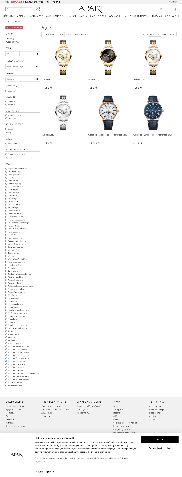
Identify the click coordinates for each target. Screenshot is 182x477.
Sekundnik (14, 319)
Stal (10, 129)
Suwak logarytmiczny (17, 325)
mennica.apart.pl (156, 406)
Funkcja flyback (15, 280)
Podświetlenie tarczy (17, 313)
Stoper (12, 322)
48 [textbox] (171, 34)
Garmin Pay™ (14, 184)
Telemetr (12, 331)
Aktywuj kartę (46, 413)
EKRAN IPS (13, 202)
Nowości (69, 34)
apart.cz (152, 416)
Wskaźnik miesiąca (16, 364)
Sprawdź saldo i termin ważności (55, 409)
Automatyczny (14, 115)
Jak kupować (11, 413)
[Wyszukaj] (8, 9)
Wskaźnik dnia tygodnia (19, 355)
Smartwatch (14, 172)
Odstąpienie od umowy (15, 426)
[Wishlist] (168, 9)
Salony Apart (118, 409)
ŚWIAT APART (172, 15)
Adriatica (10, 39)
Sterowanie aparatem (17, 247)
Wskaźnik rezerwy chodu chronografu (23, 373)
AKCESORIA (115, 15)
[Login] (161, 9)
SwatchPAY (13, 250)
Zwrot (8, 416)
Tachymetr (13, 253)
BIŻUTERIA (8, 15)
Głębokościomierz (15, 295)
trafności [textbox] (153, 34)
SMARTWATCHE (98, 15)
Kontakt (8, 429)
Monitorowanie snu (16, 220)
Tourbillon (12, 340)
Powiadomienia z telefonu (18, 229)
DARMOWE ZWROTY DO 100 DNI (37, 2)
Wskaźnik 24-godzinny (18, 346)
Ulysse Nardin (12, 42)
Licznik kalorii (14, 211)
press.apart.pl (155, 413)
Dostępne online (48, 34)
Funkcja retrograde (16, 289)
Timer (11, 337)
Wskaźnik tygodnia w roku (19, 376)
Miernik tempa (14, 307)
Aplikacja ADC (83, 409)
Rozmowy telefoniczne (17, 241)
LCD (11, 178)
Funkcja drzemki (15, 277)
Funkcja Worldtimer (17, 292)
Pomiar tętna (14, 226)
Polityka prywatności (122, 429)
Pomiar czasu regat (16, 316)
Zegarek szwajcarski (17, 169)
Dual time (12, 196)
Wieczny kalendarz (16, 343)
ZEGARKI (83, 15)
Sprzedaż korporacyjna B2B (125, 423)
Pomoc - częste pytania (15, 406)
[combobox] (155, 34)
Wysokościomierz (15, 382)
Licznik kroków (14, 214)
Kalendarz (13, 298)
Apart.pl (8, 22)
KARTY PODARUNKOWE (136, 15)
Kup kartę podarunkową (51, 406)
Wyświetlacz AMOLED (17, 259)
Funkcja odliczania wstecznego (21, 286)
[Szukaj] (37, 53)
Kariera (116, 419)
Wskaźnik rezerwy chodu (18, 370)
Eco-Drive (12, 199)
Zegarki (17, 22)
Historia (116, 413)
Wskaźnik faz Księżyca (18, 358)
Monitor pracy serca (16, 217)
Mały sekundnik (15, 304)
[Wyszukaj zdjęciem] (38, 9)
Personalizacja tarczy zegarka (20, 223)
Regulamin (9, 419)
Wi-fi (11, 256)
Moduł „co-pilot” (14, 265)
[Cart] (175, 9)
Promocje (60, 34)
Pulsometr (12, 235)
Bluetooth (13, 190)
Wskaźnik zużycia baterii (19, 379)
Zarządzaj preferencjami (160, 448)
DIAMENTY (22, 15)
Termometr (13, 334)
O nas (115, 406)
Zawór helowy (15, 385)
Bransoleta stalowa (16, 154)
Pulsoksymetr (14, 232)
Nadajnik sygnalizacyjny (18, 310)
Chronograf (14, 175)
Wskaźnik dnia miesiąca (18, 352)
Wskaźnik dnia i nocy (17, 349)
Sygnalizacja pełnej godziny (20, 328)
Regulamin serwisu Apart (123, 426)
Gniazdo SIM (14, 205)
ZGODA (159, 439)
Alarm (12, 268)
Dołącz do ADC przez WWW (89, 406)
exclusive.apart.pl (156, 409)
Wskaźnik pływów (16, 367)
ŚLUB (48, 15)
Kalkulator (13, 208)
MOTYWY (58, 15)
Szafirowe (12, 143)
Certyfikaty (9, 423)
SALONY (173, 2)
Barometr (13, 271)
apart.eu (152, 419)
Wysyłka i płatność (13, 409)
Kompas (12, 301)
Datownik (13, 181)
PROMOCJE (156, 15)
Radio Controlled (15, 238)
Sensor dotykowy (15, 244)
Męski (11, 105)
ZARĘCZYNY (36, 15)
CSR (115, 416)
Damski (12, 102)
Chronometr (14, 193)
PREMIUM (70, 15)
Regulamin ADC (83, 413)
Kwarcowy (13, 118)
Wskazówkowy (15, 187)
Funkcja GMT (14, 283)
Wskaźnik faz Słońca (17, 361)
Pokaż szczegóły (43, 472)
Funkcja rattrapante (16, 262)
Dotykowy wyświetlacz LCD (19, 274)
